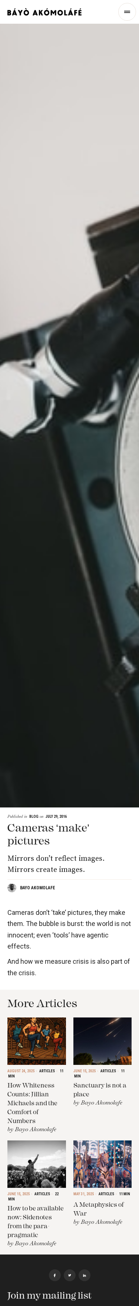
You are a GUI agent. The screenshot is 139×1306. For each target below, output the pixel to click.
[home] (44, 12)
